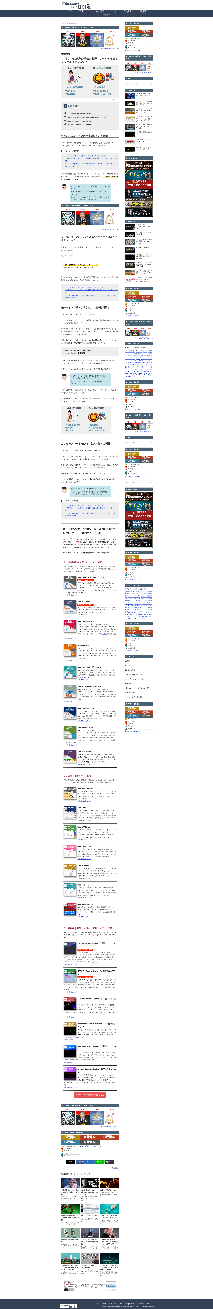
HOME (99, 1303)
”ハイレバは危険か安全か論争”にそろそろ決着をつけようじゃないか (86, 117)
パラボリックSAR (129, 364)
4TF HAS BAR (140, 376)
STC (139, 375)
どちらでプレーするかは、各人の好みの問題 (79, 124)
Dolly (127, 373)
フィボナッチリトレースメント (138, 366)
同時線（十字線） (146, 362)
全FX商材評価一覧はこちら (110, 48)
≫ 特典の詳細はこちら (70, 595)
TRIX (129, 376)
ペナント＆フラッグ (145, 367)
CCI (151, 371)
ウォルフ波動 (147, 350)
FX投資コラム (66, 54)
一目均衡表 (127, 350)
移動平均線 (134, 350)
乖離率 (145, 352)
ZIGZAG (134, 376)
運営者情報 (141, 1303)
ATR (135, 371)
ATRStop (139, 371)
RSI (136, 375)
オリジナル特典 (118, 1303)
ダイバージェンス (130, 359)
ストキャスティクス (147, 357)
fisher (131, 373)
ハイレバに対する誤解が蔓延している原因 (79, 113)
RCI (133, 375)
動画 (105, 634)
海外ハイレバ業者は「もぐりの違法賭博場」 (79, 121)
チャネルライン (137, 362)
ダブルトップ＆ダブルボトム (141, 360)
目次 (70, 106)
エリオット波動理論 (130, 352)
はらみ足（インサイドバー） (142, 364)
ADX (129, 371)
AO (132, 371)
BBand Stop (146, 371)
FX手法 (126, 1303)
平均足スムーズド (134, 367)
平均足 (127, 367)
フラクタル (149, 366)
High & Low (140, 373)
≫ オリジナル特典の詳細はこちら (90, 1095)
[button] (109, 1162)
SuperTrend (144, 375)
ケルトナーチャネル (144, 353)
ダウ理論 (138, 359)
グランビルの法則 (133, 353)
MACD (146, 373)
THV (126, 376)
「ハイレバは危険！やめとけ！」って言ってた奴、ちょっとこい (85, 156)
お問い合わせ (149, 1303)
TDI (149, 375)
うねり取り (140, 350)
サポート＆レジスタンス (134, 355)
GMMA (135, 373)
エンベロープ (139, 352)
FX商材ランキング (107, 1303)
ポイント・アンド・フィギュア (142, 369)
